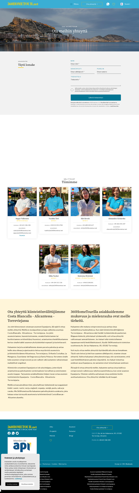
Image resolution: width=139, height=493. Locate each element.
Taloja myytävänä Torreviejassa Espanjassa (101, 486)
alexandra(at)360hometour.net (117, 229)
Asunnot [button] (72, 427)
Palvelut (72, 431)
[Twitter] (17, 433)
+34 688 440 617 (88, 225)
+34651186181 (88, 282)
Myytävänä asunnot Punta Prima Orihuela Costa (101, 479)
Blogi (71, 436)
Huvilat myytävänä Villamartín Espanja (101, 474)
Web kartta (63, 464)
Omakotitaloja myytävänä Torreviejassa (101, 489)
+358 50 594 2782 (56, 225)
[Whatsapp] (14, 433)
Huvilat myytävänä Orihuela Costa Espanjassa (101, 481)
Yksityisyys (46, 464)
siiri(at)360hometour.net (89, 228)
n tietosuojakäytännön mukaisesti (90, 89)
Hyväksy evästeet (12, 484)
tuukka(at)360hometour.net (54, 230)
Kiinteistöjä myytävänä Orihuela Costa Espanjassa (101, 484)
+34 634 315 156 (56, 282)
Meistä (52, 436)
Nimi (73, 61)
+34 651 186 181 (25, 225)
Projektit (53, 431)
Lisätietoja (18, 479)
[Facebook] (10, 433)
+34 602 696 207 (119, 224)
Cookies (54, 464)
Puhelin (100, 69)
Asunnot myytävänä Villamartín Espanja (101, 472)
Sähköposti (76, 69)
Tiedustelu (76, 76)
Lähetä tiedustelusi (96, 97)
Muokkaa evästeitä (27, 484)
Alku (51, 427)
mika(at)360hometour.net (57, 285)
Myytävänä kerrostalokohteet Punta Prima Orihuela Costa (101, 476)
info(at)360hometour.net (89, 285)
